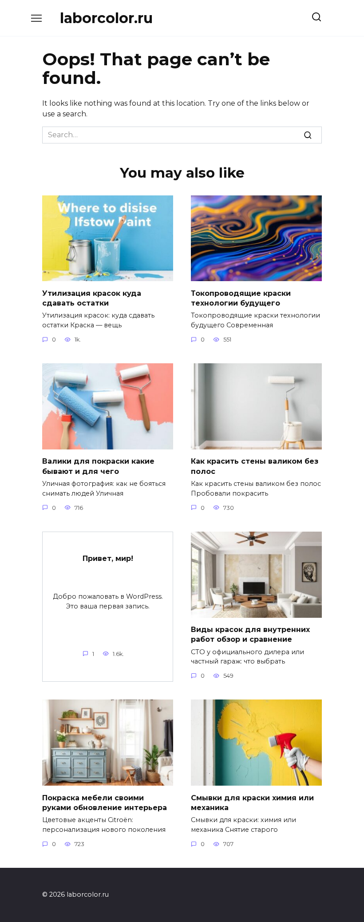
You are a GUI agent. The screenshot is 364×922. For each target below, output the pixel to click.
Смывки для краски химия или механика (252, 802)
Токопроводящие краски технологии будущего (241, 298)
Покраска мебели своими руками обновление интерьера (104, 802)
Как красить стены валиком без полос (254, 466)
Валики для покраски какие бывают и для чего (98, 466)
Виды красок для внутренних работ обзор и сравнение (250, 634)
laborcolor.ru (106, 18)
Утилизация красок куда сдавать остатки (91, 298)
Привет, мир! (108, 558)
